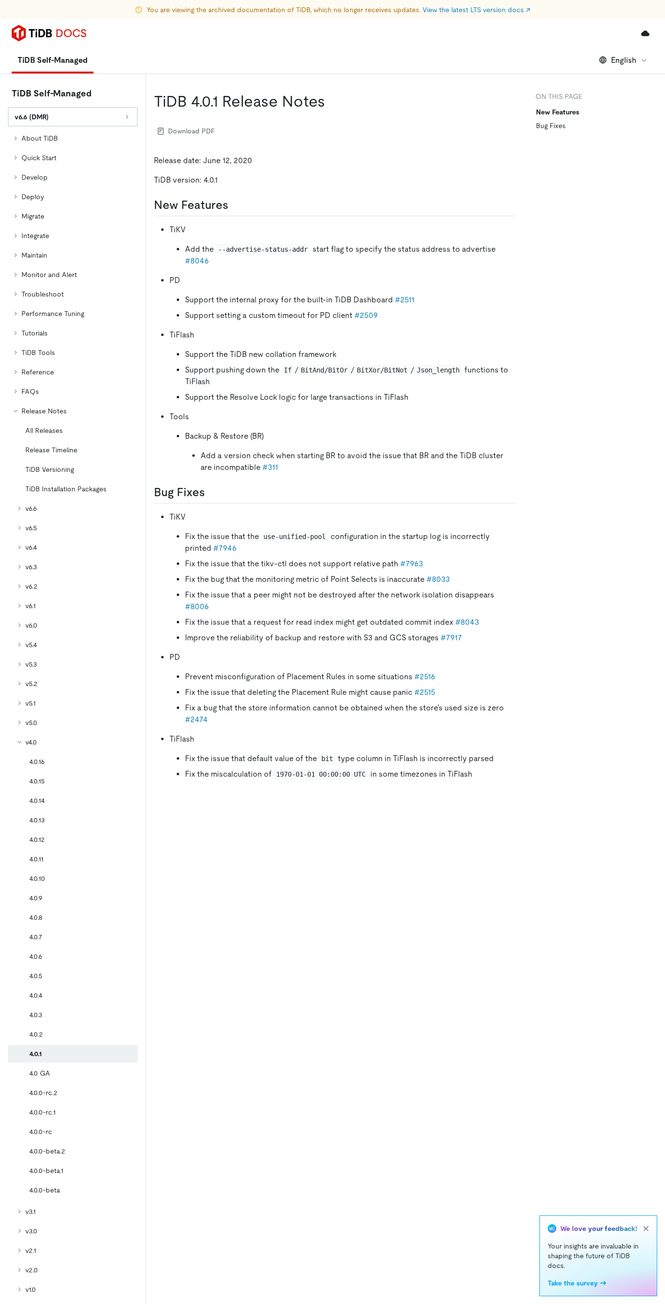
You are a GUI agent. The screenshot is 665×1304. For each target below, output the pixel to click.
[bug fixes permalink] (213, 492)
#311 (270, 467)
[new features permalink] (236, 205)
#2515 (424, 692)
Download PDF (191, 131)
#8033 (438, 579)
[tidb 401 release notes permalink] (333, 101)
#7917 (451, 637)
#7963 (411, 563)
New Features (557, 112)
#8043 (467, 622)
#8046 (197, 260)
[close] (646, 1228)
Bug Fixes (551, 126)
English (623, 60)
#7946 (225, 548)
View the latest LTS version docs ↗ (476, 10)
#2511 (404, 299)
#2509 (366, 315)
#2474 (196, 719)
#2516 (424, 676)
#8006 (197, 606)
